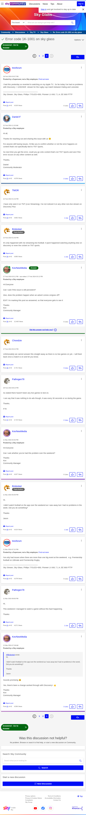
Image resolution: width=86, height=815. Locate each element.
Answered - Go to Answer (15, 46)
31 (7, 105)
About (59, 4)
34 (7, 256)
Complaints (29, 800)
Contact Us (57, 800)
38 (7, 474)
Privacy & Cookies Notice (33, 798)
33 (7, 218)
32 (7, 178)
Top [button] (81, 796)
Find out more (44, 79)
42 (7, 706)
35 (7, 321)
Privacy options (30, 796)
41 (7, 625)
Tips (52, 4)
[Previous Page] (34, 56)
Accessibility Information (53, 798)
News (45, 4)
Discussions (34, 4)
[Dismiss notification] (83, 9)
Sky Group (28, 802)
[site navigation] (2, 4)
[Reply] (80, 105)
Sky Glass (43, 14)
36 (7, 368)
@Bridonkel (10, 655)
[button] (81, 67)
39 (7, 529)
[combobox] (48, 22)
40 (7, 578)
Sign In (80, 4)
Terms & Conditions (54, 796)
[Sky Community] (15, 3)
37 (7, 420)
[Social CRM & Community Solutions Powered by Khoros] (77, 808)
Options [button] (77, 40)
